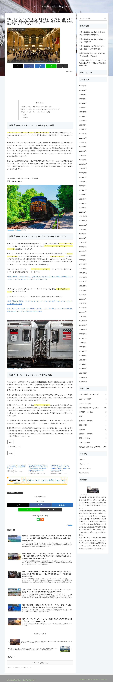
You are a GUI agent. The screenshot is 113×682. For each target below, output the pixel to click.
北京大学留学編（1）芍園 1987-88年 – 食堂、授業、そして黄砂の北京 (92, 47)
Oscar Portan (11, 230)
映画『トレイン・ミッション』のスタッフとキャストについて (40, 109)
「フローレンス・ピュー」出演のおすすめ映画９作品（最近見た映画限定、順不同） (16, 467)
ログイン (82, 460)
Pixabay (50, 61)
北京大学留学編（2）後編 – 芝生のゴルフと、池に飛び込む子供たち (92, 33)
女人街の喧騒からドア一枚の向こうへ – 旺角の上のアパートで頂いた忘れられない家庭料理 (92, 63)
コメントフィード (85, 468)
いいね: (26, 117)
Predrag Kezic (39, 61)
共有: (25, 114)
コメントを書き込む (40, 663)
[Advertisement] (40, 86)
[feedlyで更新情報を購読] (38, 519)
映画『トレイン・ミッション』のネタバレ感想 (36, 112)
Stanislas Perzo (11, 368)
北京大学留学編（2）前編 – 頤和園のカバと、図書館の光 (92, 40)
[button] (62, 66)
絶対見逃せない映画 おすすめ (16, 492)
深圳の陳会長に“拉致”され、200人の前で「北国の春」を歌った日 (92, 54)
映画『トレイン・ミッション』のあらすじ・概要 (36, 106)
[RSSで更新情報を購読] (42, 519)
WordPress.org (84, 473)
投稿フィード (83, 464)
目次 (37, 103)
